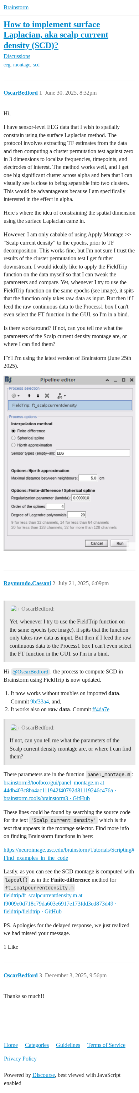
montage (21, 64)
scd (36, 64)
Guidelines (68, 1045)
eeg (7, 64)
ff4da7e (100, 709)
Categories (37, 1045)
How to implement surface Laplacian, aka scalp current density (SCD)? (56, 34)
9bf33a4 (39, 701)
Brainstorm (16, 7)
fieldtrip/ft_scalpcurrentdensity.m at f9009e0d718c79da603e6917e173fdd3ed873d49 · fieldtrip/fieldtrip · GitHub (60, 903)
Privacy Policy (20, 1059)
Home (11, 1045)
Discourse (43, 1075)
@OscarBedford (30, 672)
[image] (69, 463)
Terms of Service (106, 1045)
